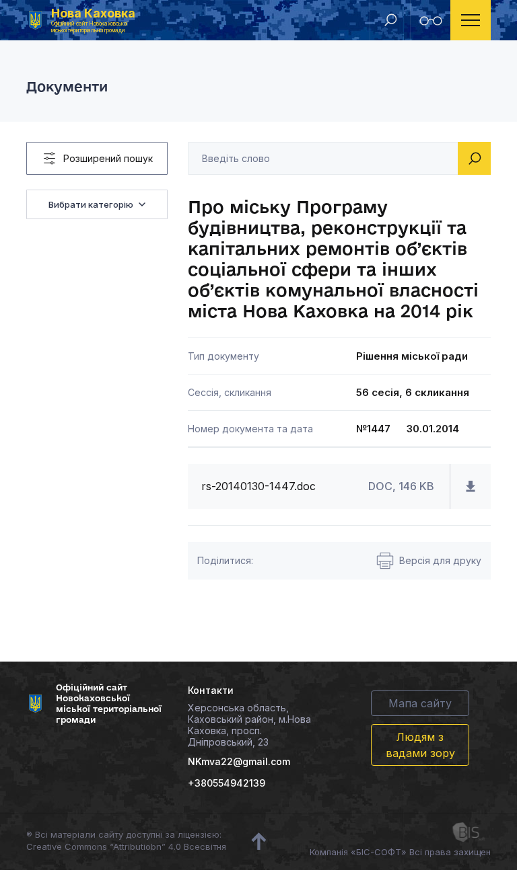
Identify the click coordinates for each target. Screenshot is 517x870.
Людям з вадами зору (420, 745)
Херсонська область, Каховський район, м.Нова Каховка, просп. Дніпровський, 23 (249, 725)
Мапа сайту (420, 703)
